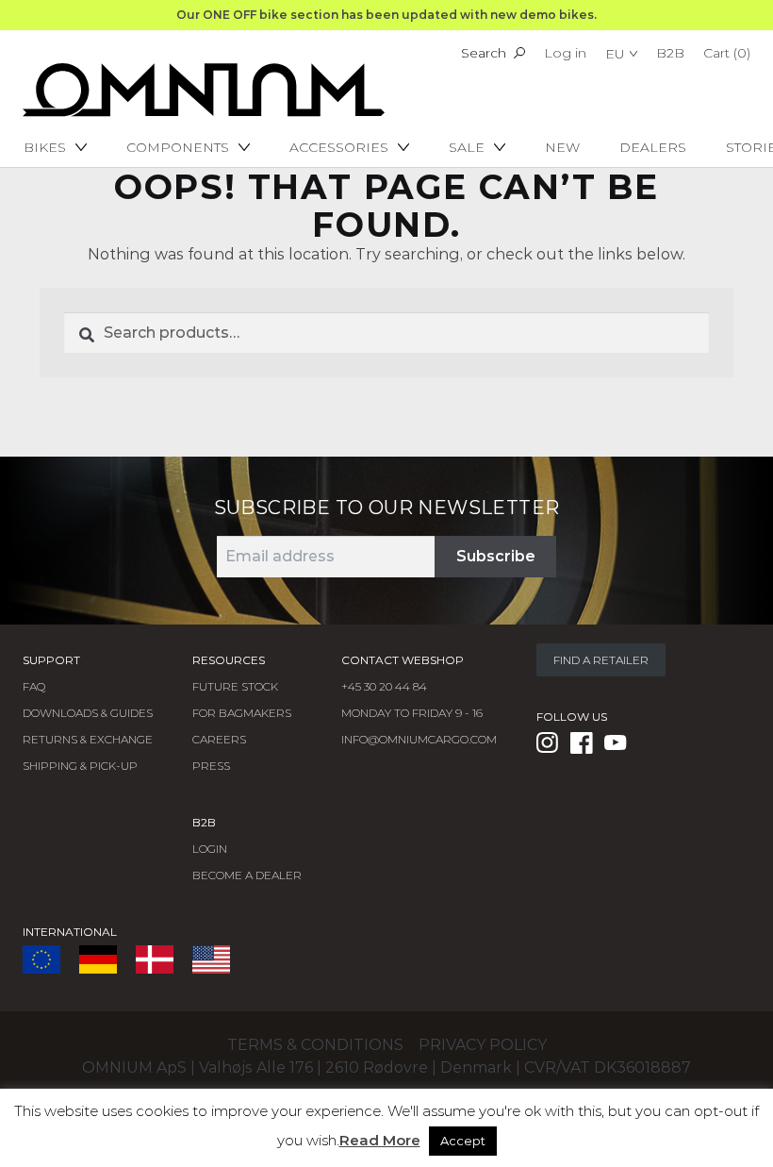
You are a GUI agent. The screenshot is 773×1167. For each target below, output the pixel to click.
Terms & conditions (315, 1045)
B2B (670, 52)
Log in (565, 52)
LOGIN (209, 849)
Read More (379, 1140)
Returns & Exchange (88, 739)
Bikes (45, 147)
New (562, 147)
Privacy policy (483, 1045)
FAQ (34, 686)
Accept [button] (462, 1140)
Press (211, 766)
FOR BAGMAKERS (241, 713)
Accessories (338, 147)
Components (177, 147)
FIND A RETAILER (601, 660)
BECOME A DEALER (247, 875)
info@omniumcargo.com (419, 739)
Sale (467, 147)
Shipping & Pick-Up (80, 766)
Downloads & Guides (88, 713)
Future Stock (235, 686)
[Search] (519, 52)
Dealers (652, 147)
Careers (219, 739)
